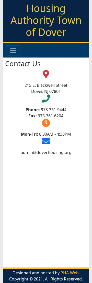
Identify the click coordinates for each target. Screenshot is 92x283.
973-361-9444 (53, 109)
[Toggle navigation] (13, 50)
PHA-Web (70, 273)
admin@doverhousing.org (46, 152)
